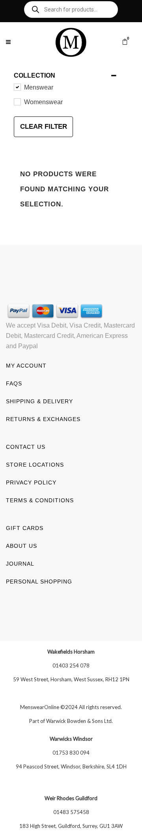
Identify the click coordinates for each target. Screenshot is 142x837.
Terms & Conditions (40, 500)
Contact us (25, 447)
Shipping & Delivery (39, 401)
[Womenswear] (17, 101)
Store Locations (35, 464)
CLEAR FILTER (43, 126)
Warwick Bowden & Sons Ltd (79, 721)
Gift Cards (24, 528)
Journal (20, 564)
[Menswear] (17, 87)
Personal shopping (39, 581)
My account (26, 365)
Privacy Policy (31, 482)
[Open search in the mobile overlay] (71, 9)
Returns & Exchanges (43, 419)
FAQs (14, 383)
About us (21, 546)
